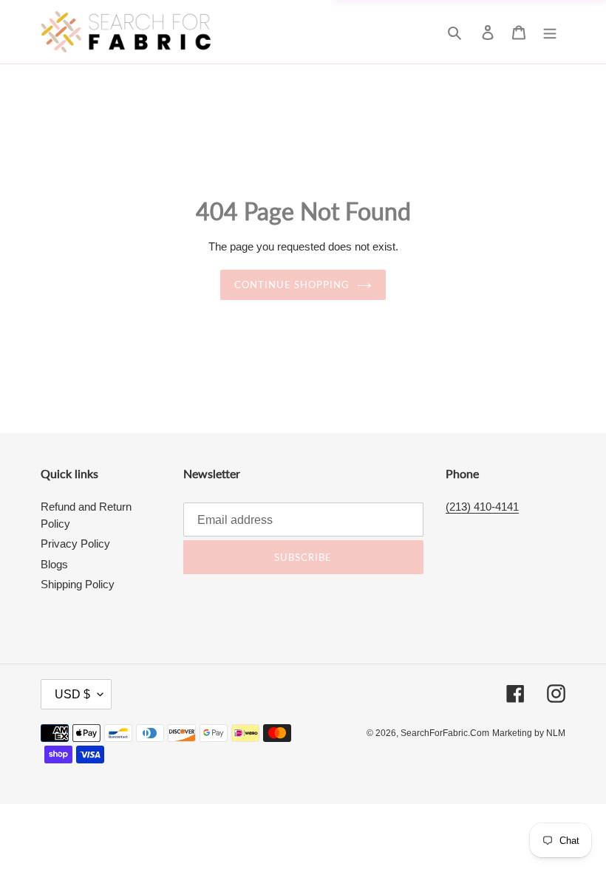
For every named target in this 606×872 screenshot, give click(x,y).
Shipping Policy (78, 584)
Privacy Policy (75, 543)
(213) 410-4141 (482, 506)
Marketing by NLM (528, 733)
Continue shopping (292, 284)
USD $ (72, 694)
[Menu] (549, 32)
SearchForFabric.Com (445, 733)
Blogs (54, 564)
